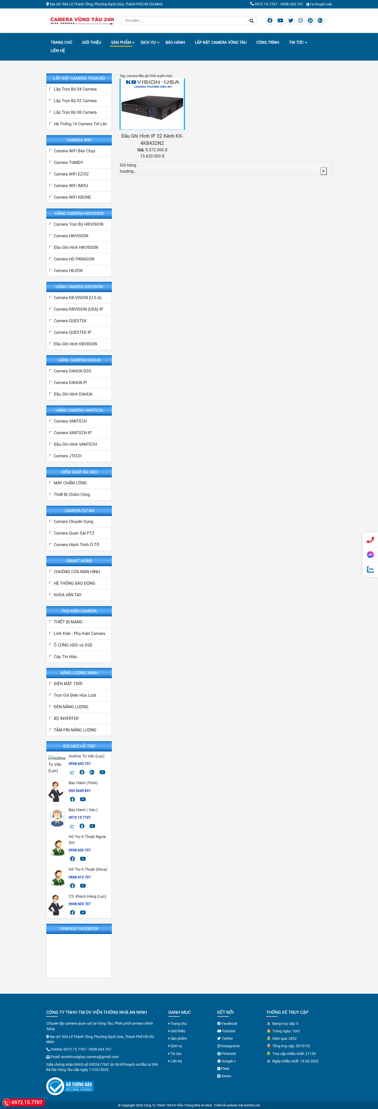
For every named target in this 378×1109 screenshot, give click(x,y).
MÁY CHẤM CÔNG (70, 483)
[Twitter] (290, 20)
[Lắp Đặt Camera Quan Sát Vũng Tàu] (82, 20)
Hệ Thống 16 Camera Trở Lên (80, 123)
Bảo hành (175, 42)
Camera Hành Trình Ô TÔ (76, 544)
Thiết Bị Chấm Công (72, 494)
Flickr (225, 1069)
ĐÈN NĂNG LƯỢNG (71, 706)
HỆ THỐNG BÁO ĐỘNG (74, 583)
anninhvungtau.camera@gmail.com (90, 1057)
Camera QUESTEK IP (72, 332)
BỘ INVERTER (66, 718)
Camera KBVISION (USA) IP (78, 309)
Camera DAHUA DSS (72, 371)
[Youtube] (280, 20)
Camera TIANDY (68, 162)
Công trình (267, 42)
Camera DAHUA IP (70, 382)
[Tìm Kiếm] (252, 20)
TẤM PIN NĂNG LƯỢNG (75, 730)
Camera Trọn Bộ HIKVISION (78, 224)
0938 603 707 (80, 764)
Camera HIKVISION (71, 235)
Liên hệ (58, 50)
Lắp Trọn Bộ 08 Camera (75, 112)
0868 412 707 (80, 877)
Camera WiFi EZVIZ (71, 174)
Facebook (229, 1023)
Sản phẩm (121, 42)
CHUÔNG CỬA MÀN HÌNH (77, 571)
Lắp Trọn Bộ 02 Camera (75, 100)
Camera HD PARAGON (74, 259)
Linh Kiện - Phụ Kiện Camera (79, 633)
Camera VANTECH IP (73, 432)
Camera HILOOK (68, 270)
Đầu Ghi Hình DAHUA (73, 394)
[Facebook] (270, 20)
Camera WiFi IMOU (71, 185)
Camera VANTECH (70, 421)
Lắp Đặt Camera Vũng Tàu (221, 42)
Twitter (227, 1038)
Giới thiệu (91, 42)
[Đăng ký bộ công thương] (70, 1086)
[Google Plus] (320, 20)
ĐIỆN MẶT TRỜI (68, 683)
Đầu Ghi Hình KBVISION (75, 344)
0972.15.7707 (266, 4)
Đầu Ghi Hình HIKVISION (76, 247)
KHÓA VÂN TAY (68, 594)
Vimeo (225, 1076)
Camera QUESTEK (70, 320)
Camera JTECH (68, 455)
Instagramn (230, 1046)
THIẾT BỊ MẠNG (68, 621)
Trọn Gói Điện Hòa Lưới (75, 695)
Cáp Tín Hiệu (65, 656)
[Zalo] (72, 772)
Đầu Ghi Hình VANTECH (75, 444)
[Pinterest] (310, 20)
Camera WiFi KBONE (72, 197)
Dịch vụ (148, 42)
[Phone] (370, 539)
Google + (228, 1061)
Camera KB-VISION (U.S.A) (78, 297)
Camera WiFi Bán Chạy (74, 151)
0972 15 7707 (80, 817)
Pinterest (228, 1054)
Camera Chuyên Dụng (73, 521)
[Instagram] (300, 20)
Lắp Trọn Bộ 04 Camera (75, 89)
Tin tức (296, 42)
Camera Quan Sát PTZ (74, 533)
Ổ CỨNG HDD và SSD (73, 645)
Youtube (228, 1031)
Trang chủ (61, 42)
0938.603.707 (292, 4)
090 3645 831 (80, 791)
